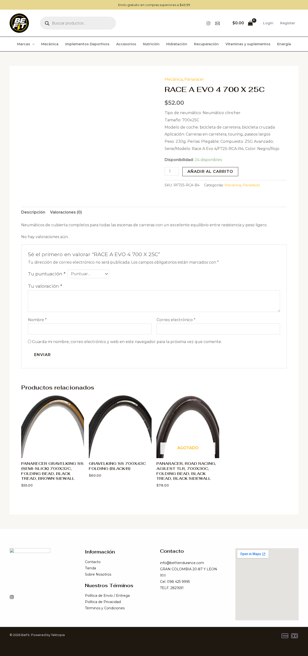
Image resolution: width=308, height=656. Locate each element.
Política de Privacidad (103, 602)
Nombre (37, 320)
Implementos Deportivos (87, 44)
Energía (284, 44)
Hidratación (176, 44)
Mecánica (49, 44)
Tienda (90, 568)
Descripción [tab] (33, 212)
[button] (32, 44)
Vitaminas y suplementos (247, 44)
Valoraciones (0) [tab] (66, 212)
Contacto (93, 562)
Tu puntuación (46, 274)
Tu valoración (45, 286)
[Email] (217, 23)
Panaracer (194, 79)
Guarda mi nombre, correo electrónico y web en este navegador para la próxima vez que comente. (127, 341)
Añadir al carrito (210, 171)
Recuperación (206, 44)
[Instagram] (208, 23)
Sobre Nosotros (98, 574)
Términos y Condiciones (105, 608)
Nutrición (151, 44)
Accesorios (126, 44)
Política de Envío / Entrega (107, 595)
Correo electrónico (176, 320)
